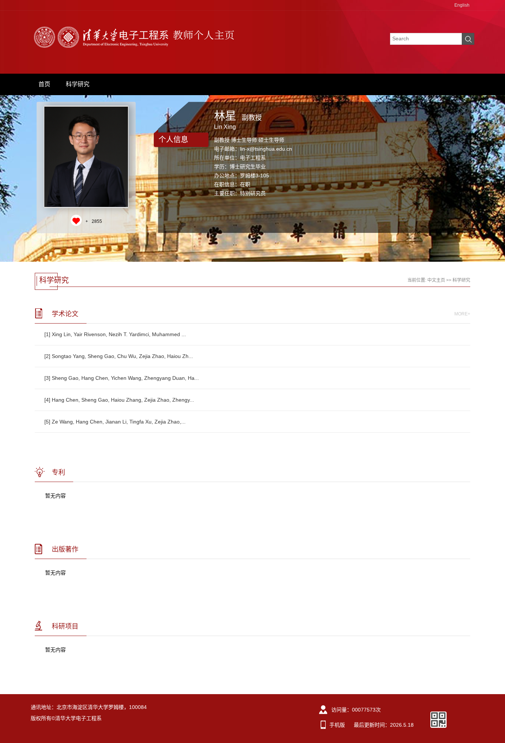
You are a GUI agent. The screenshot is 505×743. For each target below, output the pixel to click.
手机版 (337, 725)
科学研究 (77, 84)
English (462, 5)
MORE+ (462, 314)
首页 (44, 84)
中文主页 (436, 280)
